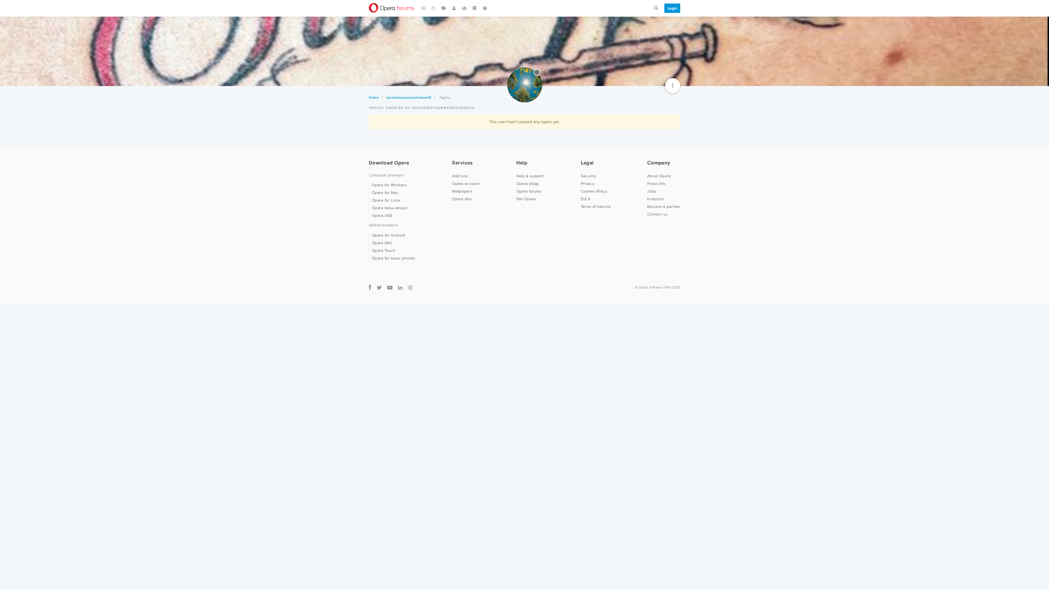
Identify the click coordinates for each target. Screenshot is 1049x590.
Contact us (657, 214)
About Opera (659, 176)
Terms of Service (596, 206)
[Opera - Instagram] (410, 287)
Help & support (530, 176)
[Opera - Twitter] (379, 287)
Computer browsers (386, 175)
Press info (656, 183)
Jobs (651, 191)
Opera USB (382, 215)
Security (588, 176)
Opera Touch (383, 250)
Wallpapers (462, 191)
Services (462, 163)
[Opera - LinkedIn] (400, 287)
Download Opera (389, 163)
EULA (585, 199)
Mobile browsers (383, 225)
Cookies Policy (594, 191)
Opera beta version (389, 208)
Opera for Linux (386, 200)
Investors (655, 199)
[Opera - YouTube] (389, 287)
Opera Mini (382, 243)
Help (521, 163)
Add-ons (460, 176)
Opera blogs (527, 183)
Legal (587, 163)
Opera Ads (462, 199)
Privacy (587, 183)
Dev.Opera (526, 199)
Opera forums (528, 191)
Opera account (466, 183)
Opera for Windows (389, 185)
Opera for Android (388, 235)
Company (658, 163)
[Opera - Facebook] (370, 287)
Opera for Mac (385, 192)
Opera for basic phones (394, 258)
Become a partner (663, 206)
